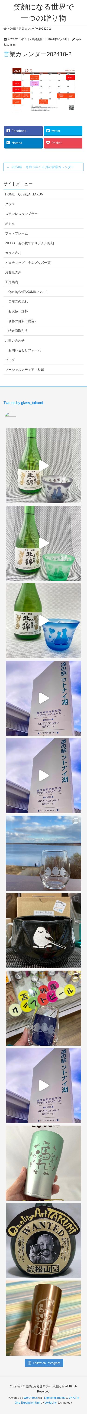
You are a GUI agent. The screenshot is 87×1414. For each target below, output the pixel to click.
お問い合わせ (15, 340)
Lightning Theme (54, 1397)
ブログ (10, 360)
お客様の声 (13, 272)
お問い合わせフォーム (24, 350)
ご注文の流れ (18, 301)
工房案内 (11, 282)
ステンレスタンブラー (21, 214)
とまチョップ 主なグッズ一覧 (28, 262)
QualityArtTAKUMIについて (28, 292)
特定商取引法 (18, 331)
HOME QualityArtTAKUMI (25, 194)
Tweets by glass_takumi (23, 403)
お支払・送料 (18, 311)
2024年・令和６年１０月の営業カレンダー (43, 167)
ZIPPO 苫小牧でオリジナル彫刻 (29, 243)
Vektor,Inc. (51, 1402)
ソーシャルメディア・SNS (24, 369)
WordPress (31, 1397)
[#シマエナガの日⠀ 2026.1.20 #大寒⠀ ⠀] (43, 853)
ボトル (10, 224)
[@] (17, 418)
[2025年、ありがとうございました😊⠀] (43, 1318)
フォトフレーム (16, 233)
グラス (10, 204)
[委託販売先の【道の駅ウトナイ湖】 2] (43, 698)
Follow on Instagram (46, 1363)
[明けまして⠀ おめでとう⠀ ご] (43, 1240)
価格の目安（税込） (23, 321)
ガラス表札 (13, 253)
